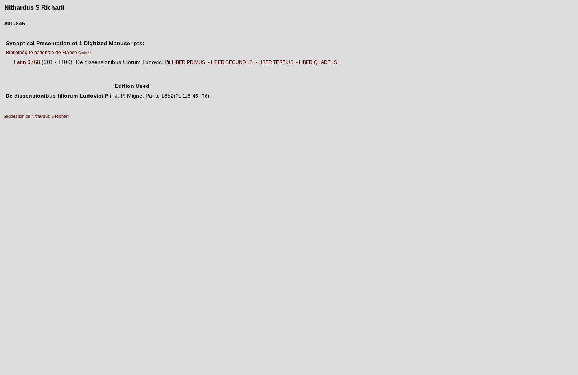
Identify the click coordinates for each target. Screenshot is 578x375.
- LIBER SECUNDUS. (231, 62)
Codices (85, 53)
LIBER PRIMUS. (189, 62)
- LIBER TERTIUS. (275, 62)
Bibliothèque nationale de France (42, 52)
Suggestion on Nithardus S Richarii (36, 116)
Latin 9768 (27, 62)
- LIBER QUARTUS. (317, 62)
